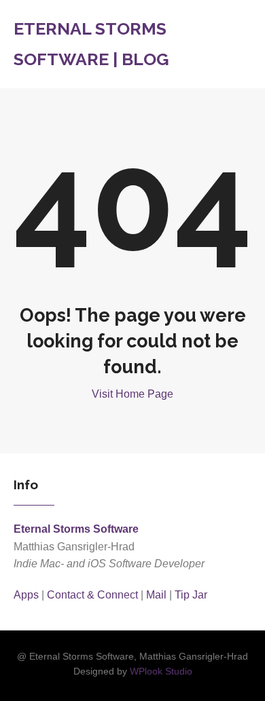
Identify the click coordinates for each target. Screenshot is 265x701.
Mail (156, 595)
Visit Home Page (132, 394)
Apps (26, 595)
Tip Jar (191, 595)
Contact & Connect (92, 595)
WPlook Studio (161, 671)
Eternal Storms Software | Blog (91, 43)
